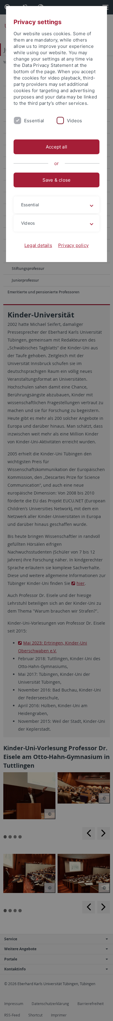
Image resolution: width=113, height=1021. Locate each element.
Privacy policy (73, 245)
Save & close (56, 180)
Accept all (56, 147)
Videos (74, 120)
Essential (34, 120)
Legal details (38, 245)
